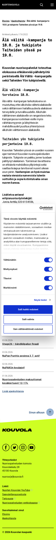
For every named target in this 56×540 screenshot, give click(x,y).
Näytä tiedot (40, 300)
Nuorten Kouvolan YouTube (16, 490)
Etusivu (5, 21)
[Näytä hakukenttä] (41, 5)
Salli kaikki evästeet (28, 309)
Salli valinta (28, 319)
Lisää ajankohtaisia (13, 391)
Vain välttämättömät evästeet (28, 329)
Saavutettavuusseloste (14, 494)
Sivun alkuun (37, 412)
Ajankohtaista (18, 21)
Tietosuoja (7, 498)
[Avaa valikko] (51, 5)
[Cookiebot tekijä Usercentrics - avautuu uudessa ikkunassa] (40, 208)
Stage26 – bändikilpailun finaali (20, 343)
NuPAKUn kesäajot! (13, 367)
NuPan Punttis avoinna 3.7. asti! (21, 355)
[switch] (48, 269)
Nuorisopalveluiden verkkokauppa (19, 502)
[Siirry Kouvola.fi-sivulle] (18, 433)
